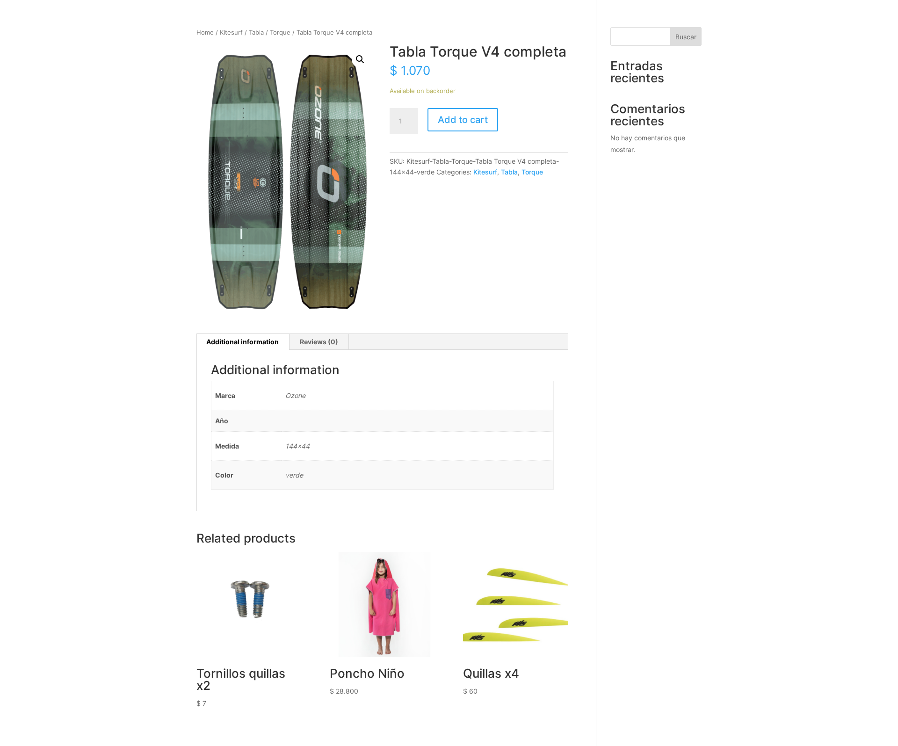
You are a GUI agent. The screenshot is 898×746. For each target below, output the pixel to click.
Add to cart (463, 119)
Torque (280, 32)
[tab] (243, 342)
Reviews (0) (319, 342)
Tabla (256, 32)
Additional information (242, 342)
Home (205, 32)
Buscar (685, 37)
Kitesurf (231, 32)
